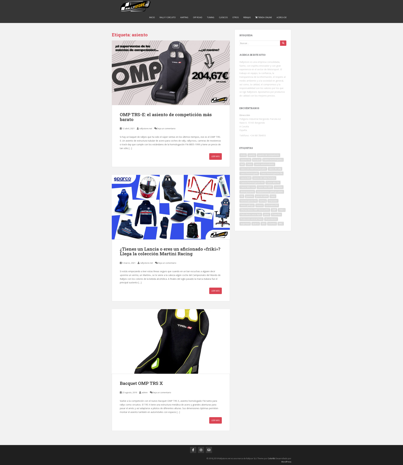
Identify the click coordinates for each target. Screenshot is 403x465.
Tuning (210, 17)
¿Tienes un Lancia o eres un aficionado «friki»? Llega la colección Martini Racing (170, 251)
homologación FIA (249, 200)
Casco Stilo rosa (248, 187)
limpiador (273, 200)
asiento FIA (245, 159)
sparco (256, 223)
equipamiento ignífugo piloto (270, 191)
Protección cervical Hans (251, 219)
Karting (184, 17)
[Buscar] (283, 43)
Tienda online (265, 17)
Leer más (215, 156)
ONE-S (281, 210)
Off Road (197, 17)
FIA (242, 196)
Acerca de (282, 17)
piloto (266, 214)
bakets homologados (273, 159)
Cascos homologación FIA (252, 182)
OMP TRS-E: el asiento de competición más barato (166, 117)
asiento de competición (268, 155)
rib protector (271, 219)
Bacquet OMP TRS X (141, 383)
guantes (249, 196)
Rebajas (247, 17)
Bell (242, 164)
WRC (281, 223)
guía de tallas (262, 196)
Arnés (243, 155)
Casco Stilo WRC (265, 187)
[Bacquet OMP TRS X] (171, 341)
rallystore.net (145, 128)
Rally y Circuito (168, 17)
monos (259, 205)
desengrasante (247, 191)
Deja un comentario (166, 128)
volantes (272, 223)
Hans (273, 196)
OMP (274, 210)
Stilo (263, 223)
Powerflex (276, 214)
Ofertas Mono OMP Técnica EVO (255, 210)
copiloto (278, 187)
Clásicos (223, 17)
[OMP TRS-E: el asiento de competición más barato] (171, 72)
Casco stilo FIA (273, 182)
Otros (235, 17)
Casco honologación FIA (271, 173)
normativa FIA (272, 205)
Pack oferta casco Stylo (251, 214)
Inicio (152, 17)
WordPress (286, 461)
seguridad (245, 223)
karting (263, 200)
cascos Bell (245, 178)
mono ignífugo (247, 205)
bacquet (257, 159)
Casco (249, 164)
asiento (252, 155)
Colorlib (271, 458)
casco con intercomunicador (253, 168)
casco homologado (249, 173)
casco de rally (275, 168)
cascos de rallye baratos (264, 178)
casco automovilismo (264, 164)
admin (145, 392)
